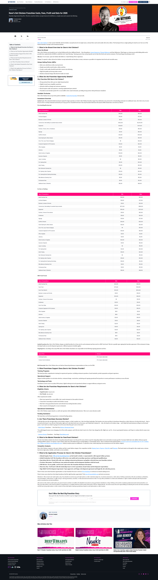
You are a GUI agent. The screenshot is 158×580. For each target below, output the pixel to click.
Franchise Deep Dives (12, 563)
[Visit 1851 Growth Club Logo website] (18, 567)
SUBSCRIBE (134, 498)
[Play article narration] (39, 39)
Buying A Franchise (40, 563)
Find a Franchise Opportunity (13, 559)
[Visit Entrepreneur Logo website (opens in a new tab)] (9, 567)
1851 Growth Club (126, 559)
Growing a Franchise (40, 564)
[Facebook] (141, 574)
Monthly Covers (39, 566)
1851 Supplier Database (69, 559)
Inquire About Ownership (25, 79)
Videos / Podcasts (68, 564)
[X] (148, 574)
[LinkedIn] (145, 574)
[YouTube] (143, 574)
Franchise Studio (97, 561)
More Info (148, 37)
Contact (124, 1)
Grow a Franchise (143, 1)
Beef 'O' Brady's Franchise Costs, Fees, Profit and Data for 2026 (54, 550)
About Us (124, 564)
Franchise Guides (68, 561)
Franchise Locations (11, 564)
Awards (38, 568)
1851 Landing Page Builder (127, 561)
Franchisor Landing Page (98, 559)
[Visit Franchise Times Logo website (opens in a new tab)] (12, 567)
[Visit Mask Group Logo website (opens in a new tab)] (15, 567)
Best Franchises (40, 559)
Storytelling (125, 563)
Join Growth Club (25, 82)
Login (127, 1)
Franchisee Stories (40, 561)
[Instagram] (139, 574)
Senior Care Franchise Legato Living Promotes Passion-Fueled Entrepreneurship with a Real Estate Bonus (130, 550)
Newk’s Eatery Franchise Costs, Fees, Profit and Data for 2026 (92, 550)
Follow (51, 516)
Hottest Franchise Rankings (13, 561)
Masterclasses (68, 563)
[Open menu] (149, 2)
